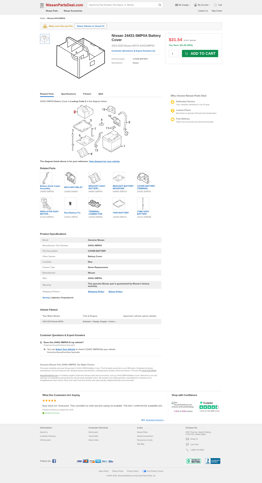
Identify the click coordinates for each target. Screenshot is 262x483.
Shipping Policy (96, 291)
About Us (44, 432)
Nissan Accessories (73, 11)
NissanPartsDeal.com (49, 375)
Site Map (140, 444)
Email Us (194, 439)
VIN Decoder (45, 440)
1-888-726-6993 (197, 450)
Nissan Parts (52, 11)
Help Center (217, 11)
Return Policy (116, 291)
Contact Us (203, 11)
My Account (93, 432)
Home (42, 18)
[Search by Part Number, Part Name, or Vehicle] (160, 5)
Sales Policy (104, 471)
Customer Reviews (48, 436)
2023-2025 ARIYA (149, 371)
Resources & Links (145, 440)
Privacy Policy (133, 471)
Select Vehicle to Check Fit (90, 26)
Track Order (93, 436)
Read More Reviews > (155, 420)
